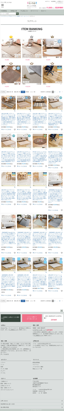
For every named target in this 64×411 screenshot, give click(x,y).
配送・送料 (36, 325)
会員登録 (54, 1)
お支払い (3, 325)
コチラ (7, 354)
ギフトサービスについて (7, 389)
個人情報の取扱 (5, 407)
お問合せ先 (36, 341)
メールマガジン (59, 2)
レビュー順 (32, 91)
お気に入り (25, 11)
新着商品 (4, 11)
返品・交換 (4, 341)
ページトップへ (61, 311)
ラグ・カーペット (25, 16)
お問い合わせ (4, 400)
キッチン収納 (4, 368)
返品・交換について (6, 387)
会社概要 (35, 378)
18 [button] (59, 92)
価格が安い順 (10, 91)
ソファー (3, 362)
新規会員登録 (36, 362)
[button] (62, 92)
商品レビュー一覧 (37, 368)
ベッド (2, 364)
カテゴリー (4, 359)
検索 (17, 14)
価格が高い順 (17, 91)
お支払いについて (5, 385)
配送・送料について (6, 383)
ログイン (48, 1)
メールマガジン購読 (38, 366)
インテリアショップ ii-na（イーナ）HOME (10, 16)
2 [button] (54, 92)
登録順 (27, 91)
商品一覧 (14, 11)
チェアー (3, 371)
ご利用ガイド (60, 1)
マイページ (35, 11)
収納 (2, 366)
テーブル (3, 373)
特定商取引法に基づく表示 (8, 404)
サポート (3, 378)
